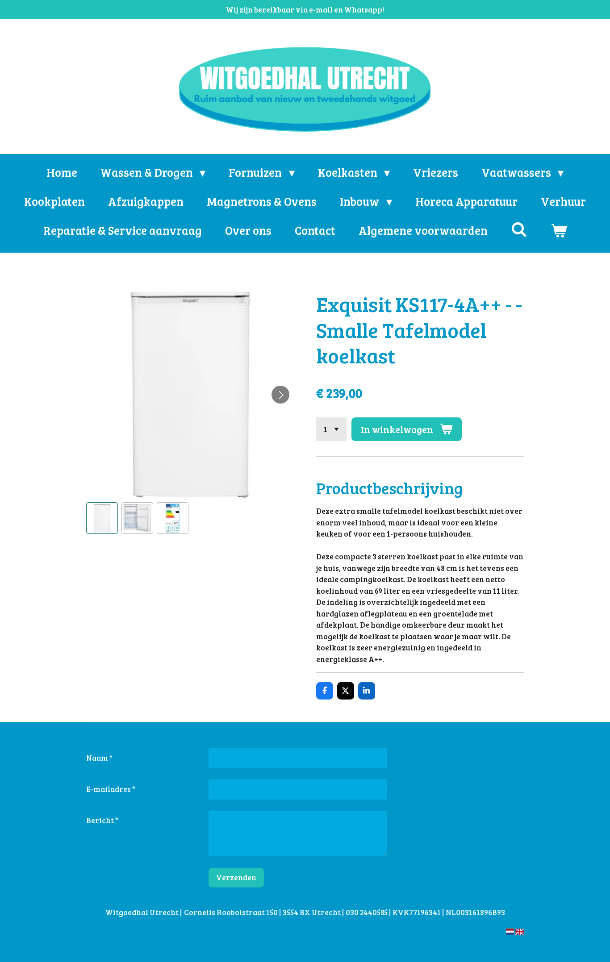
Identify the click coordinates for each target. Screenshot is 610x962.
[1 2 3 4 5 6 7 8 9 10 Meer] (331, 429)
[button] (102, 518)
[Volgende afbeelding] (280, 395)
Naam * (99, 758)
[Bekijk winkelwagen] (558, 230)
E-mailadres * (110, 789)
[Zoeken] (518, 229)
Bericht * (102, 820)
